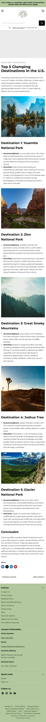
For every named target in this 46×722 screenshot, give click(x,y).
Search (3, 678)
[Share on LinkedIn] (11, 566)
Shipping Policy (7, 599)
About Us (4, 682)
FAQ (3, 612)
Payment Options (8, 616)
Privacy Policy (6, 595)
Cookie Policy (6, 609)
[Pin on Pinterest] (15, 566)
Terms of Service (7, 606)
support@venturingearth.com (13, 646)
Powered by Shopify (23, 718)
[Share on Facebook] (2, 566)
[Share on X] (7, 566)
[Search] (42, 23)
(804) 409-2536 (18, 28)
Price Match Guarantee (10, 623)
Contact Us (5, 592)
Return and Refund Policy (11, 602)
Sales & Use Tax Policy (9, 619)
